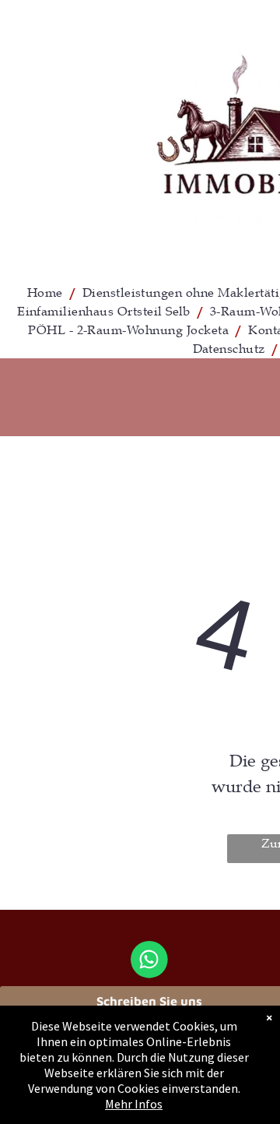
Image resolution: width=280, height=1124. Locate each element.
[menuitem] (47, 293)
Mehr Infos (134, 1104)
